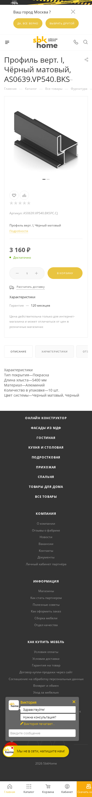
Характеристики (54, 351)
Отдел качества (46, 625)
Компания (46, 513)
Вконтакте (33, 744)
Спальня (46, 477)
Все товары (46, 496)
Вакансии (46, 544)
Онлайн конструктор (46, 418)
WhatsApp (59, 744)
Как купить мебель (46, 642)
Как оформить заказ (46, 611)
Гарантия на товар (46, 665)
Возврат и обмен (46, 685)
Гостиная (46, 438)
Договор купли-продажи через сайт (46, 672)
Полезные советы (46, 605)
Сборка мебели (45, 618)
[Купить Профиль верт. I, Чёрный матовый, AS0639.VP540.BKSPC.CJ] (46, 139)
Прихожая (46, 467)
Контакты (46, 550)
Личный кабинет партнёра (46, 564)
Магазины (46, 591)
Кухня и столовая (46, 447)
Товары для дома (46, 487)
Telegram (46, 744)
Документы (46, 557)
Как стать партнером (46, 598)
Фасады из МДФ (46, 428)
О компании (46, 523)
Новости (46, 537)
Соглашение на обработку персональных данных (46, 679)
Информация (46, 581)
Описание (18, 351)
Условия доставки (46, 659)
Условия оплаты (46, 652)
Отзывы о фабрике (46, 530)
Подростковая (46, 457)
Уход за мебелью (46, 692)
